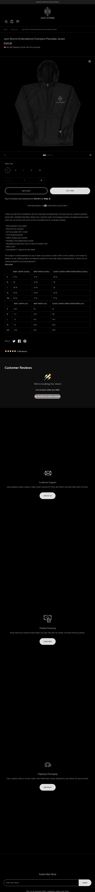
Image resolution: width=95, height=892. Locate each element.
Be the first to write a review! (47, 396)
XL (31, 170)
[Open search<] (6, 21)
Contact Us (48, 496)
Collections (14, 29)
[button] (90, 155)
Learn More (48, 642)
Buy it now (70, 191)
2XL (40, 170)
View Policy (48, 787)
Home (5, 29)
